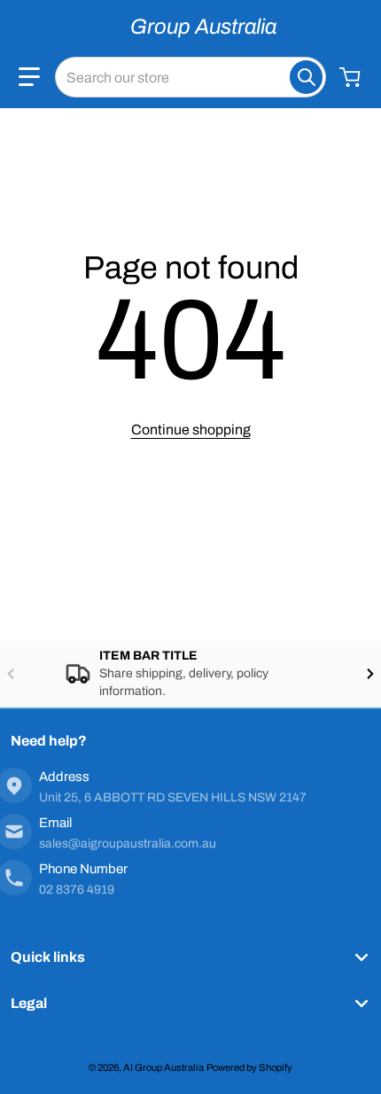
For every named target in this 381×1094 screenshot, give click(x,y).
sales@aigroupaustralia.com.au (127, 843)
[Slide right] (370, 673)
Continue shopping (191, 429)
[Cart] (351, 77)
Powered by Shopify (249, 1067)
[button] (29, 77)
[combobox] (190, 77)
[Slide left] (10, 673)
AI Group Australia (163, 1067)
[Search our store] (306, 77)
